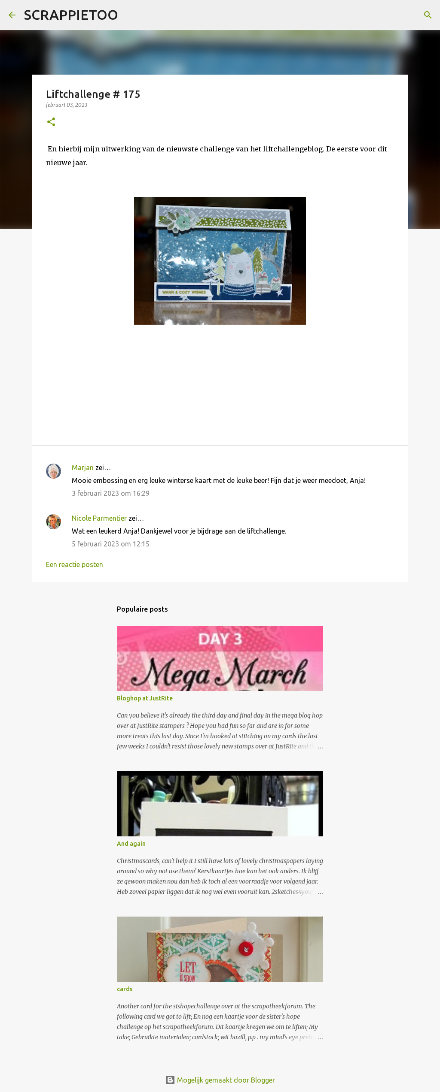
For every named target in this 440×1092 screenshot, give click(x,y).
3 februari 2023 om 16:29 (111, 493)
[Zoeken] (130, 15)
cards (124, 989)
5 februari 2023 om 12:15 (111, 544)
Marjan (83, 467)
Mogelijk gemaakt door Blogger (225, 1080)
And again (131, 843)
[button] (51, 122)
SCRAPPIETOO (71, 14)
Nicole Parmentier (99, 518)
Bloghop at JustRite (145, 698)
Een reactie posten (74, 564)
